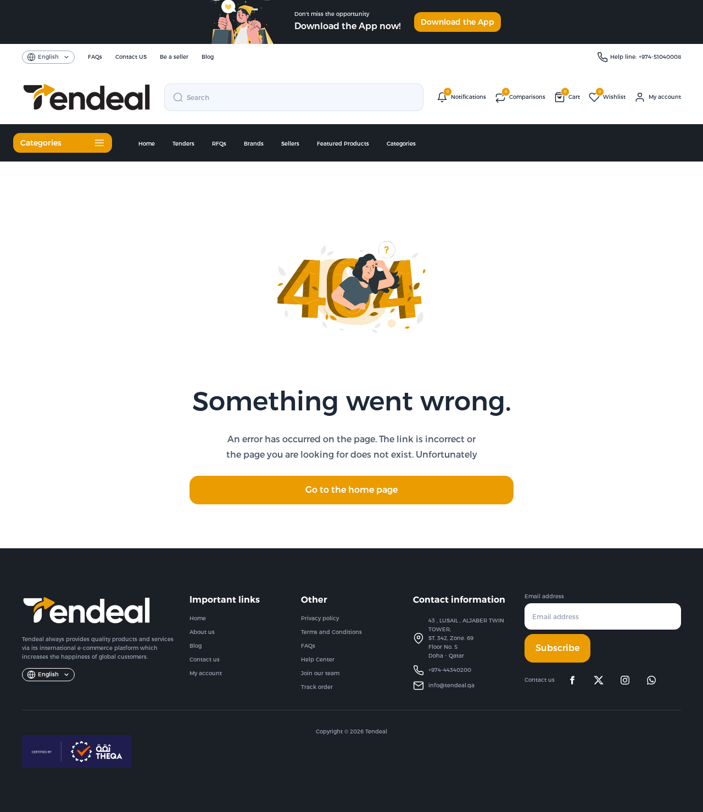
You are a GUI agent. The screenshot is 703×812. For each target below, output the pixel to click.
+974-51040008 (660, 56)
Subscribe (557, 648)
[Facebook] (572, 680)
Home (146, 143)
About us (202, 632)
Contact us (204, 659)
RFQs (219, 143)
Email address (544, 596)
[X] (598, 680)
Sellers (290, 143)
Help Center (317, 659)
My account (205, 673)
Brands (254, 143)
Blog (195, 645)
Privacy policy (320, 618)
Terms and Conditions (331, 632)
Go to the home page (351, 490)
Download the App (457, 22)
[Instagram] (625, 680)
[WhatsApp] (651, 680)
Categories (401, 143)
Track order (317, 687)
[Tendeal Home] (86, 97)
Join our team (320, 673)
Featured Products (343, 143)
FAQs (308, 645)
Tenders (183, 143)
